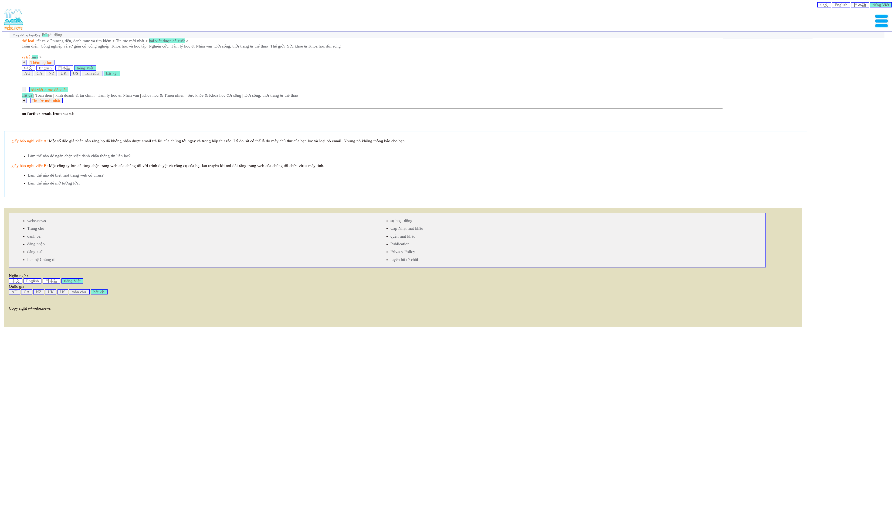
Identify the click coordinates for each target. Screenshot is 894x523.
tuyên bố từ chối (404, 259)
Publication (400, 244)
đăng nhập (36, 244)
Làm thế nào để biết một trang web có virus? (66, 175)
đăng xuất (35, 251)
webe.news (36, 220)
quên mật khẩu (402, 236)
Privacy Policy (402, 251)
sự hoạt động (33, 35)
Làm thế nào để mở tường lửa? (54, 183)
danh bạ (34, 236)
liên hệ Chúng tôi (42, 259)
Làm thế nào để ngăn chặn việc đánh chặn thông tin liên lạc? (79, 156)
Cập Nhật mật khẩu (406, 228)
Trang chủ (19, 35)
